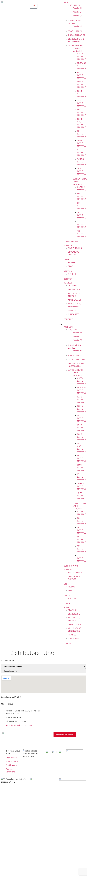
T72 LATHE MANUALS (81, 234)
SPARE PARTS (74, 289)
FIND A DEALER (75, 248)
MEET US (68, 271)
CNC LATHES (74, 5)
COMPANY (68, 319)
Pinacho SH (77, 8)
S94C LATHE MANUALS (81, 94)
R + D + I (72, 274)
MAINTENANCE (74, 300)
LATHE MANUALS (75, 45)
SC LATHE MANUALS (81, 206)
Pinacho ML (78, 26)
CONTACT (68, 279)
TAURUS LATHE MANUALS (81, 162)
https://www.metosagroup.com (19, 725)
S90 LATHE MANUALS (81, 196)
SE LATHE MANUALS (81, 134)
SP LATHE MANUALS (81, 215)
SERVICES (68, 283)
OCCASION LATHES (76, 35)
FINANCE (72, 310)
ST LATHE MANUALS (81, 152)
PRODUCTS (69, 2)
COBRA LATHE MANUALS (81, 56)
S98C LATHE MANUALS (81, 112)
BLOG (70, 266)
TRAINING (72, 285)
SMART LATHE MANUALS (81, 143)
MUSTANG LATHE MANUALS (81, 66)
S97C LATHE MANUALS (81, 103)
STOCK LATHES (75, 31)
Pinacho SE (77, 16)
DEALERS (68, 245)
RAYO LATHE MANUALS (81, 75)
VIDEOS (71, 262)
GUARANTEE (73, 314)
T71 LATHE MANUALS (81, 224)
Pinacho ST (77, 12)
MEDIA (66, 259)
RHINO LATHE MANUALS (81, 84)
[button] (72, 324)
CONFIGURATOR (71, 241)
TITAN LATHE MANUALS (81, 171)
